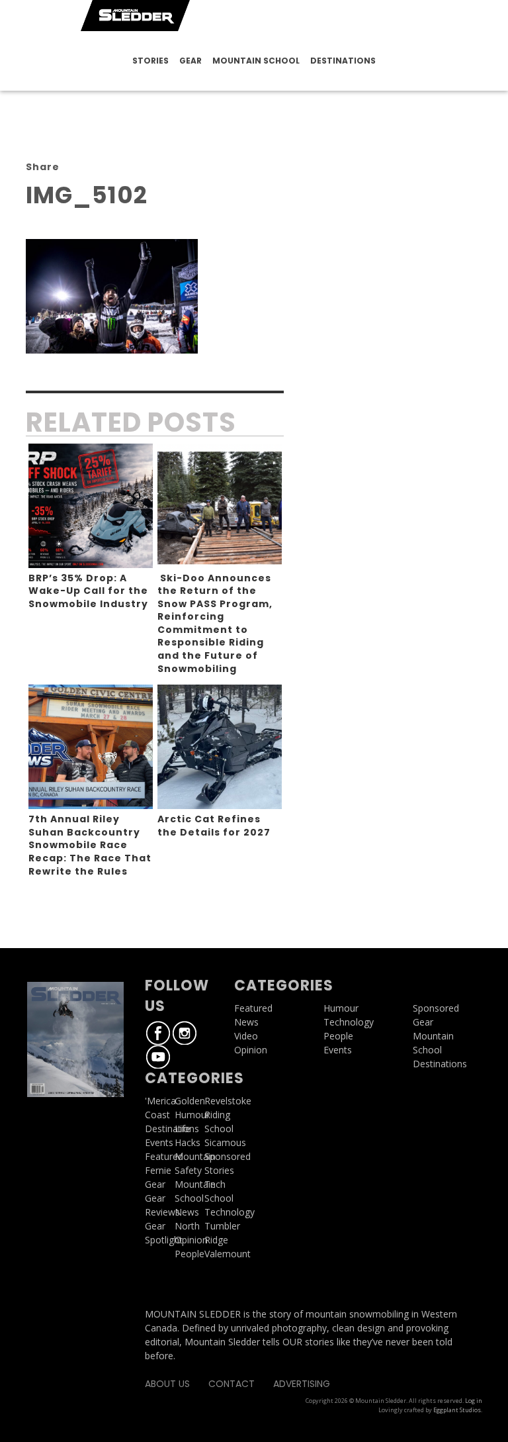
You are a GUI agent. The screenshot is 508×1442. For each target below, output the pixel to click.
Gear (190, 60)
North (187, 1226)
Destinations (343, 60)
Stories (150, 60)
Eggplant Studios (457, 1410)
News (187, 1212)
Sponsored (436, 1008)
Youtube (158, 1057)
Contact (231, 1383)
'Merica (160, 1100)
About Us (167, 1383)
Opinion (191, 1239)
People (189, 1253)
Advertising (301, 1383)
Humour (192, 1114)
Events (159, 1142)
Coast (157, 1114)
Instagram (184, 1033)
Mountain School (256, 60)
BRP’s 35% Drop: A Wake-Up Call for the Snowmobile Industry (88, 590)
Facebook (158, 1033)
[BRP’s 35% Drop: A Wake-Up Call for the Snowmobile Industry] (90, 506)
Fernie (158, 1170)
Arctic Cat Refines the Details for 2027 (214, 825)
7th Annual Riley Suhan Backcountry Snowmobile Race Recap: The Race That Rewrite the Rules (89, 844)
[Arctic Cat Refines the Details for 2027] (219, 747)
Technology (348, 1022)
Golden (190, 1100)
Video (246, 1036)
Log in (473, 1400)
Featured (164, 1156)
